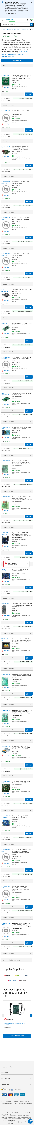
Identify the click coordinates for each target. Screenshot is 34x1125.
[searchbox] (15, 24)
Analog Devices (24, 52)
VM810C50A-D (5, 746)
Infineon (4, 54)
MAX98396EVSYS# (5, 218)
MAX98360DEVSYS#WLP (5, 182)
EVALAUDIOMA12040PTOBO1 (5, 816)
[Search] (31, 24)
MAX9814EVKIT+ (5, 497)
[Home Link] (14, 20)
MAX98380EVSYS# (5, 427)
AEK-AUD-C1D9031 (4, 570)
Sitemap (29, 1103)
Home (3, 30)
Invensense (12, 54)
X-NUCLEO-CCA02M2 (4, 533)
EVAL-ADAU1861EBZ (5, 394)
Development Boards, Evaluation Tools (18, 30)
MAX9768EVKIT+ (5, 674)
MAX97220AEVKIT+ (5, 147)
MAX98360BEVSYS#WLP (5, 111)
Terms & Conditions (6, 1103)
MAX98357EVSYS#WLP (5, 923)
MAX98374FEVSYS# (5, 782)
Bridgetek (20, 54)
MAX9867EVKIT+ (5, 461)
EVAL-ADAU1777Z (4, 290)
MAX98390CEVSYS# (5, 850)
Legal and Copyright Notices (21, 1101)
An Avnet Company (6, 1113)
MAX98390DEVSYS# (5, 887)
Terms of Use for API (20, 1103)
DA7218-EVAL (5, 603)
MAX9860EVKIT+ (5, 710)
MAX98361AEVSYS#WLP (5, 358)
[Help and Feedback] (30, 1121)
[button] (2, 20)
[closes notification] (32, 2)
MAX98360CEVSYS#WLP (5, 254)
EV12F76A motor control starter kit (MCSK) (14, 1024)
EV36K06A (4, 323)
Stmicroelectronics (7, 56)
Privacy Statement (6, 1101)
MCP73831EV (5, 75)
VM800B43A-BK (5, 639)
